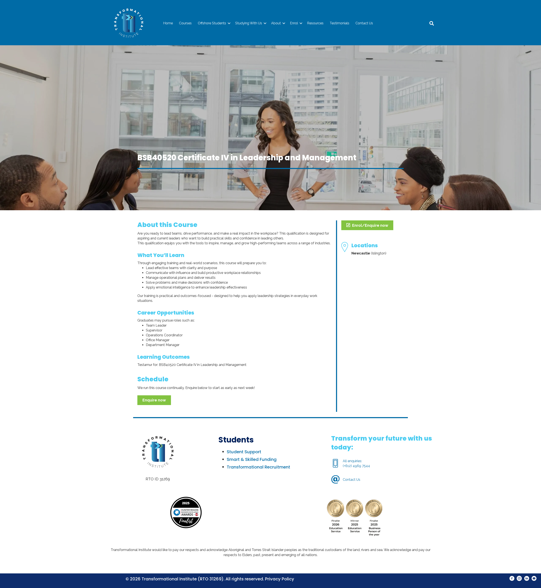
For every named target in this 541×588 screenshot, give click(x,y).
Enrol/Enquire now (370, 225)
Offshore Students (212, 23)
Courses (185, 23)
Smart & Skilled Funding (252, 459)
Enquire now (154, 400)
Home (168, 23)
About (276, 23)
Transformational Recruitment (258, 467)
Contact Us (364, 23)
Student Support (244, 452)
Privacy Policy (279, 579)
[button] (229, 23)
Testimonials (339, 23)
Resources (315, 23)
